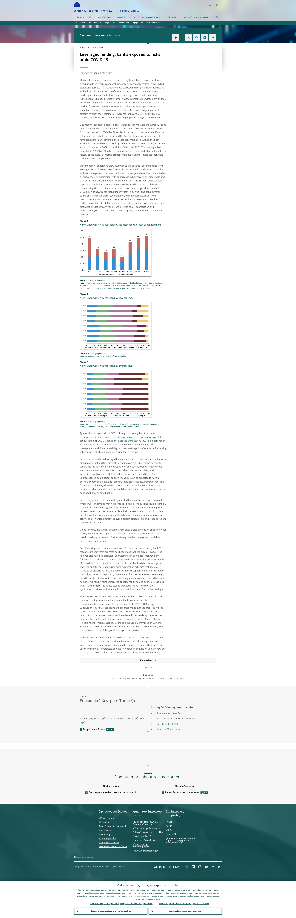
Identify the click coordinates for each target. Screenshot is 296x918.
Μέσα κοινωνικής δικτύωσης (113, 847)
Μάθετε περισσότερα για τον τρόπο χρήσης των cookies (184, 904)
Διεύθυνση (104, 834)
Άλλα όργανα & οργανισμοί (112, 826)
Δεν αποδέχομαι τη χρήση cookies (185, 911)
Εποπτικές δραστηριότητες (126, 17)
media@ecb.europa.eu (172, 729)
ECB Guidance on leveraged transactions (119, 441)
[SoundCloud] (213, 866)
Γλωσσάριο (104, 822)
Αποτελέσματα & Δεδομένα (151, 17)
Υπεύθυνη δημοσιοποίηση (145, 851)
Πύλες (169, 822)
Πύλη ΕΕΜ (171, 834)
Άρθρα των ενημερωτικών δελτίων (146, 22)
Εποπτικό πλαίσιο (103, 17)
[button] (214, 5)
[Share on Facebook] (196, 37)
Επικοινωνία (105, 830)
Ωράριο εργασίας (107, 839)
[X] (187, 866)
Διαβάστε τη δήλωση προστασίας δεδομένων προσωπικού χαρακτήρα (121, 904)
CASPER (169, 830)
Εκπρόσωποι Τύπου (94, 729)
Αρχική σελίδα (79, 22)
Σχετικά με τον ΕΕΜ (84, 17)
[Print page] (175, 37)
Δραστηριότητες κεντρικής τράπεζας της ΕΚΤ (199, 17)
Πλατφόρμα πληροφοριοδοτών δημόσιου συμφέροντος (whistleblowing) (181, 840)
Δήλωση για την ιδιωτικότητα (147, 828)
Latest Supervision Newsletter (182, 792)
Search (210, 5)
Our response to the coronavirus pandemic (112, 792)
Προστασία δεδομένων (144, 840)
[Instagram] (200, 866)
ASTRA (169, 826)
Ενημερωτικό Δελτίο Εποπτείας (117, 22)
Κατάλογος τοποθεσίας (84, 857)
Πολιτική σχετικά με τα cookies (148, 832)
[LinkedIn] (193, 866)
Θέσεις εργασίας (107, 818)
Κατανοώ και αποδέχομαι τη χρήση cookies (111, 911)
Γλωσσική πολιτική (142, 836)
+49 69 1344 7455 (169, 724)
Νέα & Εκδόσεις (172, 17)
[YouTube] (206, 866)
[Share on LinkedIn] (204, 37)
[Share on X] (188, 37)
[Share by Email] (212, 37)
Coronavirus (148, 668)
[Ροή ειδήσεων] (219, 866)
